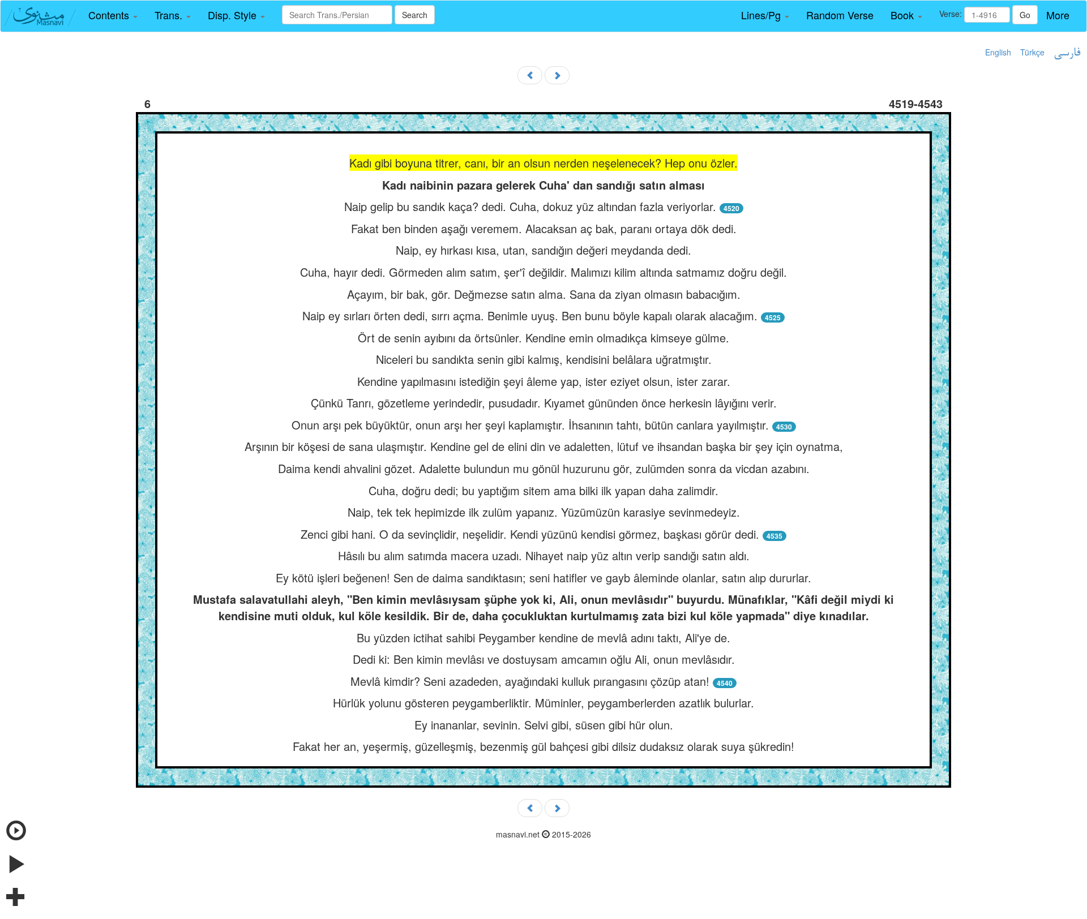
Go (1025, 14)
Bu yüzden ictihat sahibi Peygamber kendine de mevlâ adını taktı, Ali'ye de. (543, 637)
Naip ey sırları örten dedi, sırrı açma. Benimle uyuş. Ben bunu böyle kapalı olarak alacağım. (530, 315)
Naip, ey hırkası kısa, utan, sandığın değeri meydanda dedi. (543, 250)
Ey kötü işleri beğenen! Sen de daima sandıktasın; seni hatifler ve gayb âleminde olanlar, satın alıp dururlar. (543, 577)
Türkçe (1032, 52)
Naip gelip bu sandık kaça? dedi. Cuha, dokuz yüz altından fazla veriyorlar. (530, 206)
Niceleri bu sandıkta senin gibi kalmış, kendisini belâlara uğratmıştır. (544, 359)
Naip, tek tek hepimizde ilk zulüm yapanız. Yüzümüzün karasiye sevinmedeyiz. (544, 512)
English (998, 52)
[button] (113, 15)
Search (414, 14)
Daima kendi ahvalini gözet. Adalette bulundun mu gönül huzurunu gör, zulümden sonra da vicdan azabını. (544, 468)
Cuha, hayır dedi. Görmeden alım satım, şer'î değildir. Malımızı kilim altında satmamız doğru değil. (543, 272)
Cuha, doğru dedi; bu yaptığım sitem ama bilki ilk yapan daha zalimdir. (543, 490)
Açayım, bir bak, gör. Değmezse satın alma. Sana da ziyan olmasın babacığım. (544, 294)
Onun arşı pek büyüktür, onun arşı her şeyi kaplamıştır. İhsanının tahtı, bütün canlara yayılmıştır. (530, 424)
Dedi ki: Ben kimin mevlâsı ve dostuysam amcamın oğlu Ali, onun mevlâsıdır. (544, 659)
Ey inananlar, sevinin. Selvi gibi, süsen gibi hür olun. (543, 724)
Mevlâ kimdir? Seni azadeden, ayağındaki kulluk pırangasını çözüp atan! (529, 681)
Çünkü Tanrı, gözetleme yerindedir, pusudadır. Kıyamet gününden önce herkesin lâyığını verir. (544, 402)
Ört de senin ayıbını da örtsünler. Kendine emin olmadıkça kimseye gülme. (543, 337)
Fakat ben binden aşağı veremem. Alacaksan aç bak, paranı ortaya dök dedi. (544, 228)
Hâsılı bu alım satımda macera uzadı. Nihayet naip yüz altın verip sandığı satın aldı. (544, 555)
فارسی (1067, 53)
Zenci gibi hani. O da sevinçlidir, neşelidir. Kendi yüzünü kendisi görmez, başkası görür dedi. (530, 534)
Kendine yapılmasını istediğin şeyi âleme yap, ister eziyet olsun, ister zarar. (543, 381)
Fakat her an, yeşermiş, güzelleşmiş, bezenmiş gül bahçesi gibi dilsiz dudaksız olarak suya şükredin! (543, 746)
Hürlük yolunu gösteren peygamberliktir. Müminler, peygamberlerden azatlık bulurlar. (543, 702)
